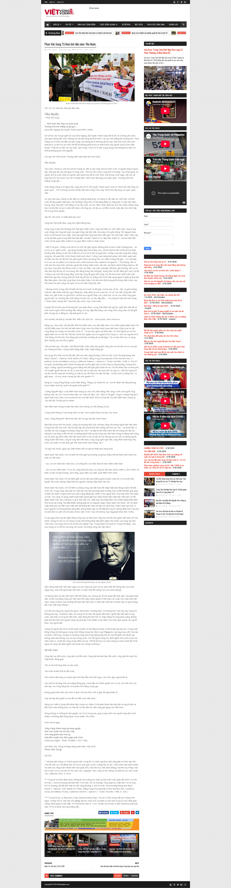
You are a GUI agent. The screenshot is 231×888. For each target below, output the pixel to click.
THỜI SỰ (56, 24)
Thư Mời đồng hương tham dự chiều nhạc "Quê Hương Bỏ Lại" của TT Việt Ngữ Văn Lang (61, 849)
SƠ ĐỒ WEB (126, 24)
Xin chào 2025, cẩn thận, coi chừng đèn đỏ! (162, 294)
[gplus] (185, 2)
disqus (125, 875)
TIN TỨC (68, 24)
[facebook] (177, 2)
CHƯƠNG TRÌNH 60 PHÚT (154, 448)
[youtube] (174, 2)
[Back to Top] (185, 884)
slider (86, 49)
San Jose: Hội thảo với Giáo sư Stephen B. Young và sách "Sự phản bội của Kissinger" (170, 512)
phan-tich (91, 33)
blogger (118, 875)
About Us (52, 2)
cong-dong (83, 845)
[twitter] (181, 2)
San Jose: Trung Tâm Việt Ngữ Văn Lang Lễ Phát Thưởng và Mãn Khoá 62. (163, 51)
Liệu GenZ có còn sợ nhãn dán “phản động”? (162, 270)
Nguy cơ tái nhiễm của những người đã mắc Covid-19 (115, 32)
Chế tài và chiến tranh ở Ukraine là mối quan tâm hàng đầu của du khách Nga (164, 347)
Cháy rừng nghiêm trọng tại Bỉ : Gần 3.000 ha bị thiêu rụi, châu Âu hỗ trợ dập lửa (164, 466)
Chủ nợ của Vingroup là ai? (155, 261)
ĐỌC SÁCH (139, 24)
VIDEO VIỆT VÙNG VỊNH (156, 24)
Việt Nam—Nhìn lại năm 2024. (156, 305)
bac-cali (51, 842)
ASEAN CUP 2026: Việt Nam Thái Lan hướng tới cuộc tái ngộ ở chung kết (163, 455)
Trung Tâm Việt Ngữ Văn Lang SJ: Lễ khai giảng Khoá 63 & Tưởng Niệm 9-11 (92, 850)
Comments (176, 474)
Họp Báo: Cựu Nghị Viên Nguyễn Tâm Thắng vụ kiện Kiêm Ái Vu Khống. (121, 850)
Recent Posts (154, 474)
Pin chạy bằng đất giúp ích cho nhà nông (161, 335)
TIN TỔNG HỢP (149, 451)
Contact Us (60, 2)
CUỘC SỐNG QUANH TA (108, 24)
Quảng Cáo (173, 24)
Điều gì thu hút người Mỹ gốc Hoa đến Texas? (162, 341)
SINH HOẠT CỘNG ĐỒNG (87, 24)
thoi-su (92, 49)
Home (46, 2)
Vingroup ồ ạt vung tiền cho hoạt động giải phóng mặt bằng (164, 265)
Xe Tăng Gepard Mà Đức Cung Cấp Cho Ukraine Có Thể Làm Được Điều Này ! (179, 32)
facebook (134, 875)
